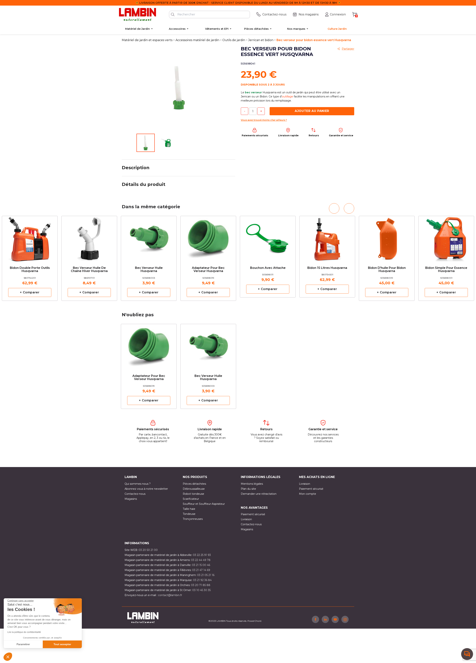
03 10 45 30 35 (201, 590)
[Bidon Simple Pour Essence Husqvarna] (446, 238)
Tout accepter (62, 644)
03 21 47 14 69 (201, 570)
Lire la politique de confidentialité (24, 632)
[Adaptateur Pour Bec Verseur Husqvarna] (208, 238)
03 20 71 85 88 (200, 585)
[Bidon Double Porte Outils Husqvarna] (29, 238)
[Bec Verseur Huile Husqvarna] (148, 238)
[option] (148, 258)
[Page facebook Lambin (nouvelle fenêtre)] (315, 619)
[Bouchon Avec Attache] (267, 236)
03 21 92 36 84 (202, 580)
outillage (287, 96)
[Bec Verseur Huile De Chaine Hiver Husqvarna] (89, 238)
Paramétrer (23, 644)
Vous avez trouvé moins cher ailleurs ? (264, 120)
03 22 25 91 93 (202, 555)
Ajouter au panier (312, 111)
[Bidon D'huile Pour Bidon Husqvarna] (386, 238)
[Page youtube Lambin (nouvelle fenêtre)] (335, 619)
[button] (7, 656)
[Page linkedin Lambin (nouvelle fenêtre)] (325, 619)
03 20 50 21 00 (148, 550)
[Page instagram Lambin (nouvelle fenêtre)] (345, 619)
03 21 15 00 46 (201, 565)
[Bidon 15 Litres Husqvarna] (327, 236)
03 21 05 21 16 (205, 575)
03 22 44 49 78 (200, 560)
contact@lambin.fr (170, 595)
